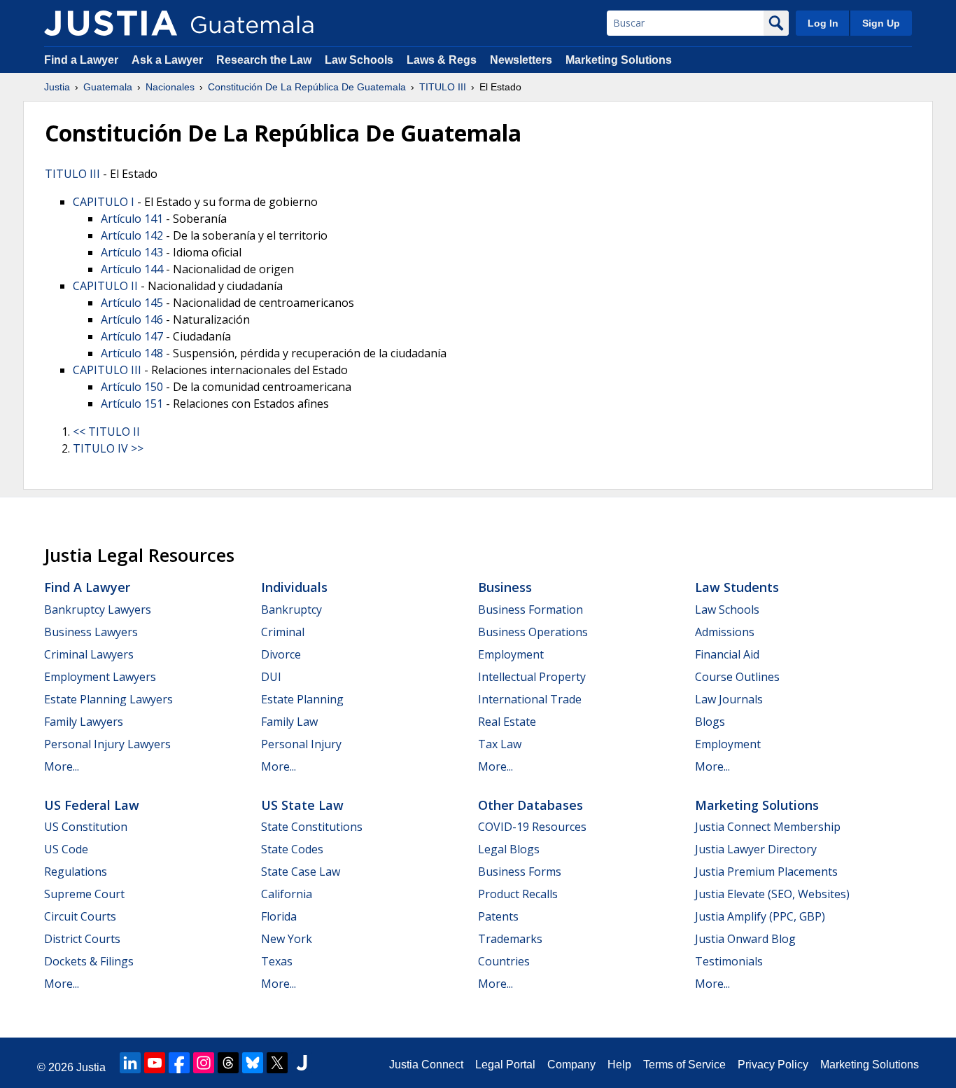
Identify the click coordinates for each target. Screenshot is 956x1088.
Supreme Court (84, 894)
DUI (271, 676)
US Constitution (85, 826)
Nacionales (170, 86)
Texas (277, 961)
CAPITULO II (105, 286)
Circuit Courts (80, 916)
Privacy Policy (773, 1064)
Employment (511, 654)
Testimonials (729, 961)
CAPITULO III (107, 370)
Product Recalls (518, 894)
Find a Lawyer (81, 60)
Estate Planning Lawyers (108, 699)
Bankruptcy (291, 609)
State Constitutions (312, 826)
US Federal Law (91, 805)
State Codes (292, 849)
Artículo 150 (132, 386)
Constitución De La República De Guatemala (307, 86)
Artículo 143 (132, 252)
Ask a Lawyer (169, 60)
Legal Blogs (509, 849)
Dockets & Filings (89, 961)
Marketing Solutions (618, 60)
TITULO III (442, 86)
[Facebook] (179, 1062)
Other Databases (530, 805)
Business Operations (533, 632)
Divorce (281, 654)
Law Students (737, 587)
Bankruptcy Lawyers (97, 609)
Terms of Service (684, 1064)
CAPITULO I (103, 201)
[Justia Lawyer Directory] (301, 1062)
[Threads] (228, 1062)
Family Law (289, 721)
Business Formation (530, 609)
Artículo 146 (132, 319)
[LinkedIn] (130, 1062)
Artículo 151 (132, 403)
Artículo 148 (132, 353)
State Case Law (300, 871)
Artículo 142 (132, 235)
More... (61, 766)
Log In (823, 23)
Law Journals (729, 699)
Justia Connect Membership (768, 826)
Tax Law (499, 744)
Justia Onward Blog (745, 938)
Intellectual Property (532, 676)
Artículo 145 (132, 302)
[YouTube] (154, 1062)
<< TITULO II (106, 431)
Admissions (724, 632)
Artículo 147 (132, 336)
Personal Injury (301, 744)
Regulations (75, 871)
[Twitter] (277, 1062)
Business (505, 587)
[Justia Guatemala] (110, 23)
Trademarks (510, 938)
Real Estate (507, 721)
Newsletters (521, 60)
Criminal (282, 632)
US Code (66, 849)
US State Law (302, 805)
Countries (504, 961)
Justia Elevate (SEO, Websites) (772, 894)
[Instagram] (203, 1062)
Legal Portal (505, 1064)
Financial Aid (727, 654)
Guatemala (107, 86)
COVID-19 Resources (532, 826)
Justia (57, 86)
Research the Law (263, 60)
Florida (279, 916)
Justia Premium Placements (766, 871)
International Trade (530, 699)
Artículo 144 (132, 269)
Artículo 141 (132, 218)
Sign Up (881, 23)
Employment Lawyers (100, 676)
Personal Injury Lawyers (107, 744)
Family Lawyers (83, 721)
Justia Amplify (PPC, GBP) (760, 916)
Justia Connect (426, 1064)
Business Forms (519, 871)
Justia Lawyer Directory (756, 849)
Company (571, 1064)
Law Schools (359, 60)
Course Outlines (737, 676)
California (286, 894)
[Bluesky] (252, 1062)
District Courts (82, 938)
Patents (498, 916)
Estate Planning (302, 699)
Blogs (710, 721)
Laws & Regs (442, 60)
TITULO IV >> (108, 448)
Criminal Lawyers (89, 654)
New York (286, 938)
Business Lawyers (91, 632)
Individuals (294, 587)
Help (619, 1064)
